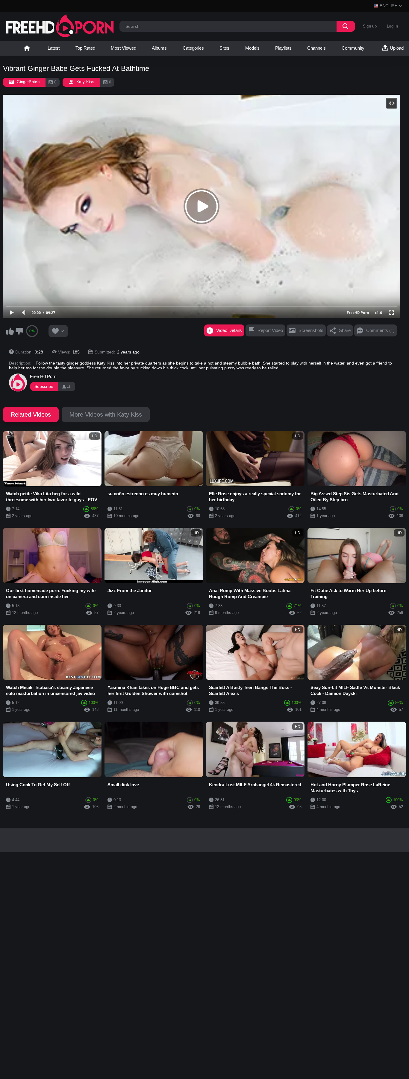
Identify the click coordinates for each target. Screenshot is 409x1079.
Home (26, 48)
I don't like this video (19, 331)
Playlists (283, 48)
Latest (54, 48)
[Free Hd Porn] (18, 382)
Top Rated (85, 48)
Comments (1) (380, 330)
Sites (224, 48)
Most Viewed (123, 48)
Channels (316, 48)
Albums (159, 48)
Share (345, 330)
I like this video (10, 331)
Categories (193, 48)
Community (353, 48)
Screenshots (311, 330)
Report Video (270, 330)
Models (252, 48)
